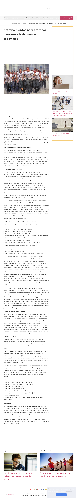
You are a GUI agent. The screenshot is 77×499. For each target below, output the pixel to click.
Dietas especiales (48, 18)
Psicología (15, 18)
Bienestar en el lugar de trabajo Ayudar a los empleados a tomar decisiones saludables (62, 113)
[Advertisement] (23, 8)
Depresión (7, 18)
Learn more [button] (69, 491)
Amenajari (11, 494)
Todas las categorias (67, 18)
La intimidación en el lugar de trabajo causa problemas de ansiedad (18, 476)
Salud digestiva (23, 18)
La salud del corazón (35, 18)
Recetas (57, 18)
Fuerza (23, 23)
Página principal (15, 23)
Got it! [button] (61, 494)
